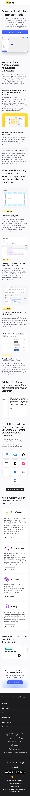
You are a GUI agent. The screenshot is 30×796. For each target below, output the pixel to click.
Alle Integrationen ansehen (15, 489)
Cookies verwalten (15, 786)
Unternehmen (7, 722)
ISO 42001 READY (11, 734)
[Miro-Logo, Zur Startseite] (10, 2)
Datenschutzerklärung (15, 783)
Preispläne (5, 727)
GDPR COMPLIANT (21, 738)
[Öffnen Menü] (2, 2)
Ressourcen (6, 717)
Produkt (5, 703)
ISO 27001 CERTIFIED (21, 734)
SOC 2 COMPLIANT (11, 738)
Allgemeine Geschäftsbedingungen (15, 780)
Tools (4, 713)
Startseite (6, 697)
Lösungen (5, 708)
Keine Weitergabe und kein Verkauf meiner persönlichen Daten (15, 790)
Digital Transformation (22, 696)
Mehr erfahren (9, 538)
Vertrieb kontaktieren (15, 32)
